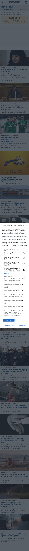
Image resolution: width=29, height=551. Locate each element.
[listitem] (14, 250)
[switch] (23, 253)
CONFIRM (8, 320)
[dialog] (14, 275)
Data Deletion (7, 325)
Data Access (14, 325)
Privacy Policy (22, 325)
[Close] (26, 226)
